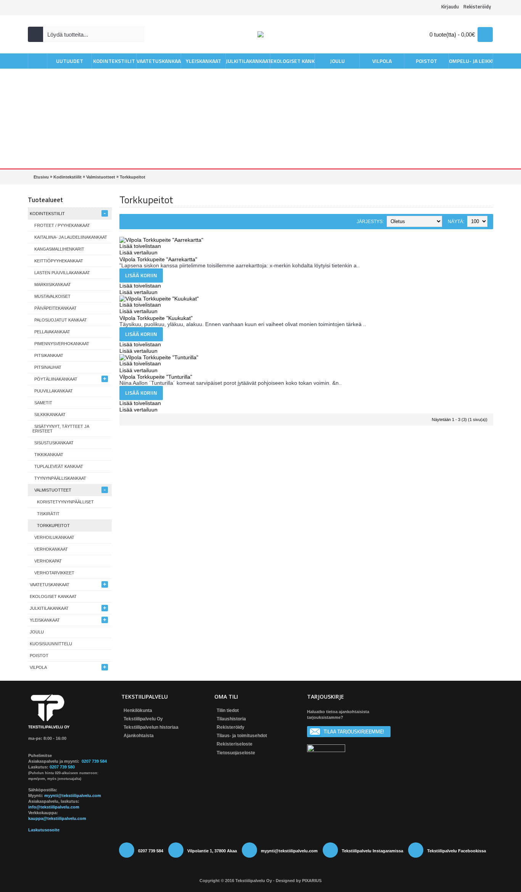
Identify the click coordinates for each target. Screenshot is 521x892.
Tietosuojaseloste (236, 752)
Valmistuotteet (100, 177)
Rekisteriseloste (234, 744)
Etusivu (41, 177)
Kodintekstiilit (67, 177)
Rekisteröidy (230, 727)
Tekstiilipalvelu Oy (143, 719)
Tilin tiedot (228, 710)
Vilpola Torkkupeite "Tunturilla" (155, 377)
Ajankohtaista (139, 735)
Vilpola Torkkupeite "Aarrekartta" (158, 259)
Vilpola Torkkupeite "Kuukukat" (156, 318)
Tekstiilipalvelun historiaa (151, 727)
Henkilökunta (138, 710)
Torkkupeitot (132, 177)
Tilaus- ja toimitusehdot (242, 735)
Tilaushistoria (231, 719)
